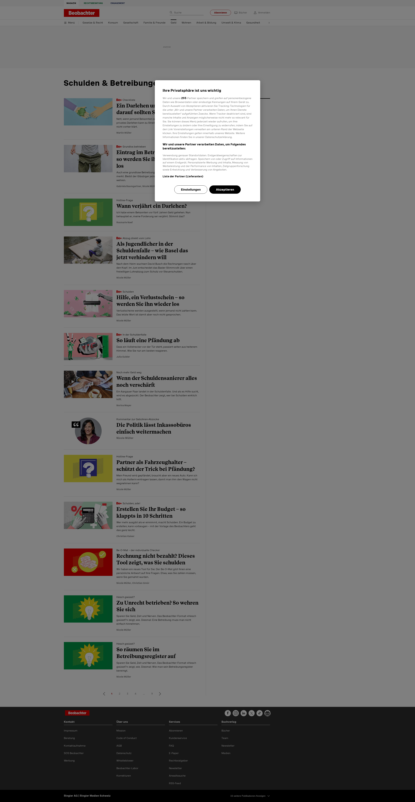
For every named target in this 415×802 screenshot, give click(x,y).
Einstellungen (191, 189)
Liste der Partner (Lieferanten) (183, 176)
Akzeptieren (225, 189)
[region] (207, 140)
